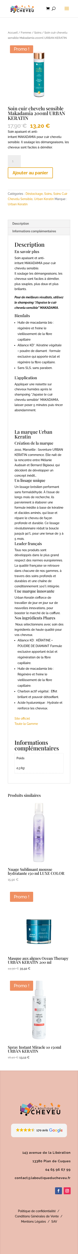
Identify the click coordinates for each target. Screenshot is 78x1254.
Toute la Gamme (26, 724)
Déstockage (34, 193)
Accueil (13, 32)
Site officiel (22, 718)
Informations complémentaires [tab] (34, 231)
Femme (26, 32)
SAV (54, 1221)
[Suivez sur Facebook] (58, 1190)
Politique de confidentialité (37, 1211)
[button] (39, 1130)
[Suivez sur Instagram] (67, 1190)
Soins (37, 32)
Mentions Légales (33, 1221)
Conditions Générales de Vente (37, 1216)
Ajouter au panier (30, 172)
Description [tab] (20, 223)
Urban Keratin (44, 199)
